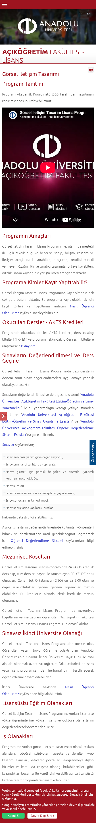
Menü (4, 4)
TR (80, 13)
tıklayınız (9, 798)
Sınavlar (8, 444)
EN (89, 13)
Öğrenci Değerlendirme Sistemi (37, 540)
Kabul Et (13, 815)
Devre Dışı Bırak (42, 815)
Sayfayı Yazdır (91, 70)
